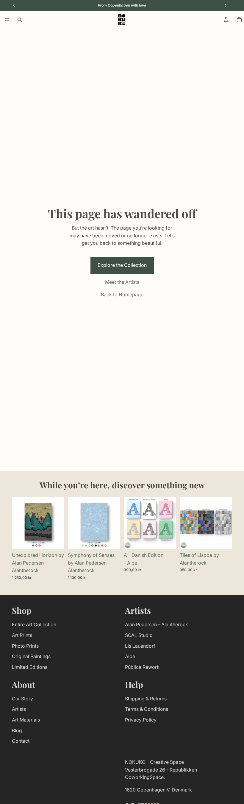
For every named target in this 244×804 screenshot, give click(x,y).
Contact (20, 741)
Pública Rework (142, 667)
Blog (17, 730)
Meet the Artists (122, 282)
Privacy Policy (141, 720)
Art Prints (22, 635)
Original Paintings (31, 657)
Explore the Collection (122, 265)
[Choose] (55, 540)
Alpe (130, 657)
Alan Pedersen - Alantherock (156, 625)
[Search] (19, 19)
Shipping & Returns (146, 699)
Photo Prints (25, 646)
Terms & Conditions (146, 709)
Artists (19, 709)
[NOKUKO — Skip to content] (121, 20)
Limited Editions (29, 667)
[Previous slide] (18, 522)
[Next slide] (57, 522)
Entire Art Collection (34, 625)
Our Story (22, 699)
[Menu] (7, 20)
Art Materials (26, 720)
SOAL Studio (139, 635)
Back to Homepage (122, 294)
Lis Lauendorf (140, 646)
